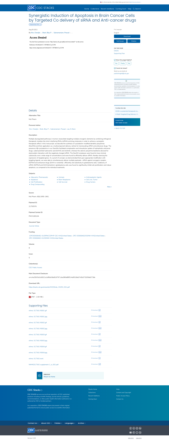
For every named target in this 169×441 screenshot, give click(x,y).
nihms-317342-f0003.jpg (38, 341)
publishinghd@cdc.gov (121, 73)
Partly (123, 63)
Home (86, 9)
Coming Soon (121, 9)
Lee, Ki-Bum (71, 129)
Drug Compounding (37, 184)
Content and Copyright (123, 392)
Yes (116, 63)
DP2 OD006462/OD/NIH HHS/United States (89, 236)
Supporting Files (119, 53)
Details (116, 51)
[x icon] (133, 428)
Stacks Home (92, 389)
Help (129, 9)
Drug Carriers (90, 182)
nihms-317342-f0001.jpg (38, 317)
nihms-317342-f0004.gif (38, 347)
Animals (61, 177)
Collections (95, 9)
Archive (81, 423)
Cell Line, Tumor (91, 180)
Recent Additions (107, 9)
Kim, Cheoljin (35, 33)
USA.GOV (139, 438)
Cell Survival (63, 182)
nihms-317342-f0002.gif (38, 323)
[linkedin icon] (140, 428)
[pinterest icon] (133, 432)
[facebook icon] (130, 428)
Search (138, 9)
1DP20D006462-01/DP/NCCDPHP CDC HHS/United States (50, 236)
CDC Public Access (35, 267)
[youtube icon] (130, 432)
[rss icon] (140, 432)
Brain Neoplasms (64, 180)
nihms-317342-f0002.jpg (38, 329)
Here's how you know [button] (134, 2)
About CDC (45, 423)
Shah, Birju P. (47, 33)
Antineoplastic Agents (94, 177)
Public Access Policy (123, 396)
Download (95, 310)
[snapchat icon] (137, 432)
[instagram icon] (137, 428)
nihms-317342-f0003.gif (38, 335)
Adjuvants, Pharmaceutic (39, 177)
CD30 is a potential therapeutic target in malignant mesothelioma (127, 111)
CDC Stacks (34, 390)
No (129, 63)
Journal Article (34, 226)
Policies (57, 423)
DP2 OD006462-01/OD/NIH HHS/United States (46, 238)
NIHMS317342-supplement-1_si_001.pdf (43, 365)
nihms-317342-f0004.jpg (38, 353)
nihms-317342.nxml (36, 359)
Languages (69, 423)
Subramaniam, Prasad (61, 33)
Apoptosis (34, 180)
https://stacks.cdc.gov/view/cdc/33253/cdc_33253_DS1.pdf (49, 287)
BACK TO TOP (120, 128)
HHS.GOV (131, 438)
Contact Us (119, 399)
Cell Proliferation (36, 182)
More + (109, 187)
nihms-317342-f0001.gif (38, 311)
